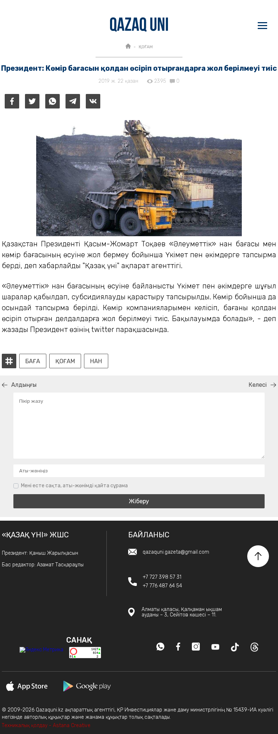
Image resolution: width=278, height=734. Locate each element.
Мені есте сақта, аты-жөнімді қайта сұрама (74, 485)
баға (32, 361)
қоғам (65, 361)
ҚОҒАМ (146, 46)
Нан (96, 361)
